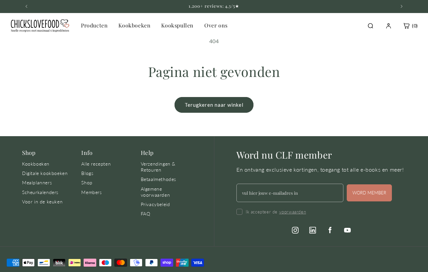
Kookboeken (134, 25)
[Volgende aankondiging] (401, 6)
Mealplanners (37, 182)
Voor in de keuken (42, 201)
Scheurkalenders (40, 192)
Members (91, 192)
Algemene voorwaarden (155, 192)
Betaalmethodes (158, 179)
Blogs (87, 173)
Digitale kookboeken (45, 173)
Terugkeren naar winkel (214, 105)
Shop (86, 182)
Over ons (216, 25)
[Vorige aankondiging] (26, 6)
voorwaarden (292, 211)
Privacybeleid (155, 204)
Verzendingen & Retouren (158, 167)
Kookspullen (177, 25)
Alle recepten (96, 164)
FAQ (145, 213)
